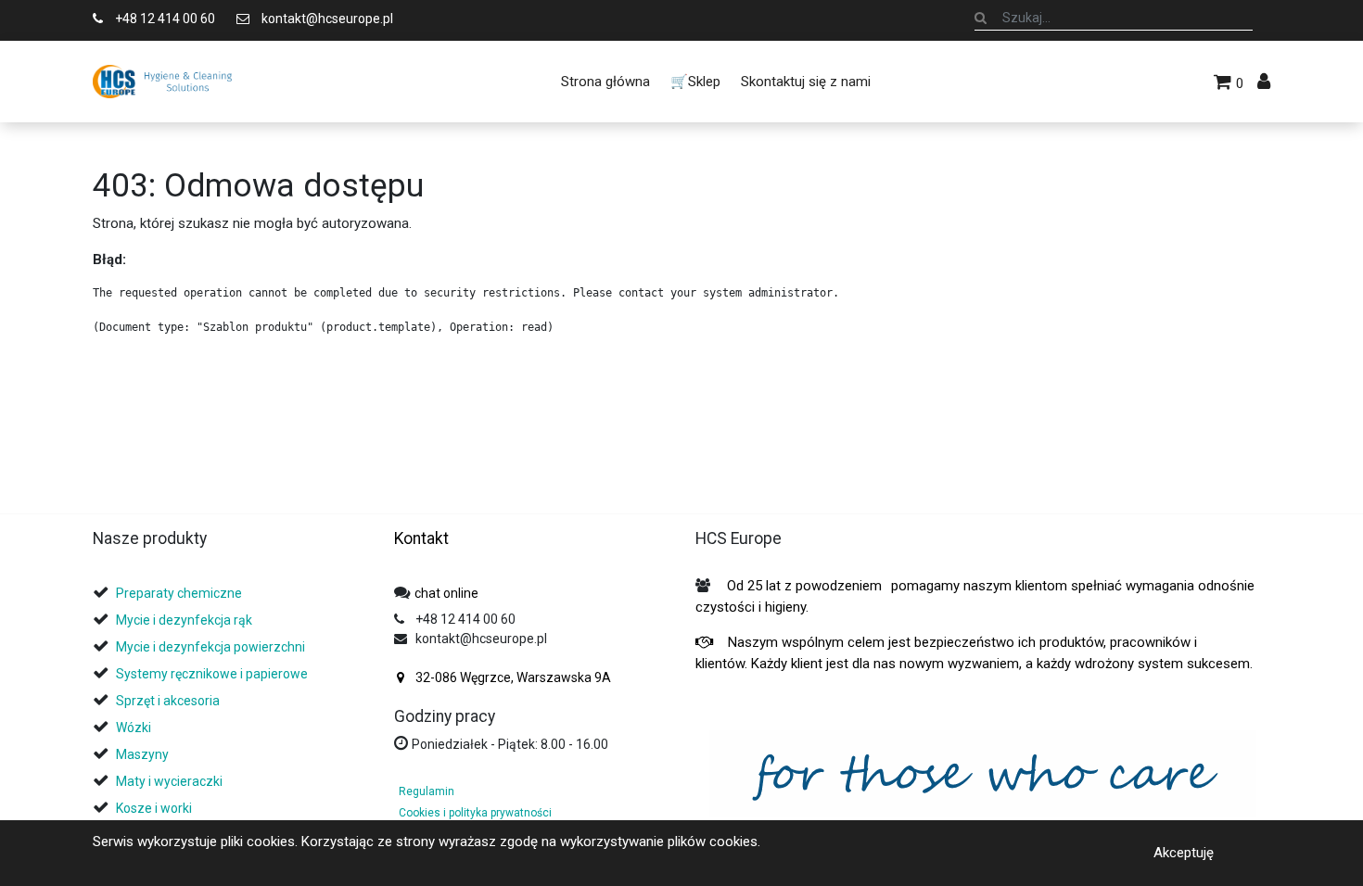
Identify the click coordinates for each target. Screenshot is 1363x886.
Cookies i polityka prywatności (475, 812)
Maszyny (142, 754)
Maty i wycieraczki (169, 781)
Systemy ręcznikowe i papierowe (213, 673)
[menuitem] (604, 81)
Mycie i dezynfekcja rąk (184, 620)
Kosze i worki (154, 808)
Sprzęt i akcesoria (168, 700)
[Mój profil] (1263, 81)
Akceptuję (1183, 852)
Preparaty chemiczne (180, 593)
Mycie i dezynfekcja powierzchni (210, 646)
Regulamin (426, 791)
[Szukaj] (980, 17)
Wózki (133, 727)
